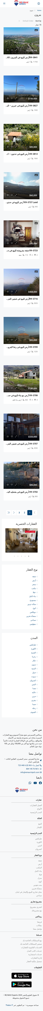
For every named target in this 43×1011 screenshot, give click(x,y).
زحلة (34, 708)
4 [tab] (17, 557)
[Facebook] (40, 782)
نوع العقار (38, 855)
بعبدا (34, 688)
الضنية (33, 653)
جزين (34, 696)
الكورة (33, 649)
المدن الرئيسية (36, 833)
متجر (34, 584)
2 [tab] (24, 557)
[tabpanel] (21, 540)
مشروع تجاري (36, 902)
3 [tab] (20, 557)
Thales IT (9, 1005)
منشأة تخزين (31, 616)
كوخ (34, 608)
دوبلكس (33, 612)
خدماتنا (39, 935)
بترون (34, 665)
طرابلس (33, 645)
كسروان (33, 680)
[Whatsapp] (29, 782)
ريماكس (38, 916)
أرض (34, 580)
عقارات (39, 800)
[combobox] (26, 20)
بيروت (33, 676)
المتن (34, 684)
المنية (34, 669)
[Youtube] (35, 782)
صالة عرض (31, 604)
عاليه (34, 692)
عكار (34, 661)
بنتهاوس (33, 624)
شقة (34, 576)
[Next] (14, 512)
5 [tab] (13, 557)
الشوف (33, 712)
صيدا (34, 704)
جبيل (34, 672)
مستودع (33, 600)
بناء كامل (32, 596)
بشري (33, 700)
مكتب (34, 588)
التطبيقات (38, 967)
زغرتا (34, 657)
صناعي (33, 620)
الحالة (39, 818)
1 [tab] (27, 557)
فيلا (34, 592)
